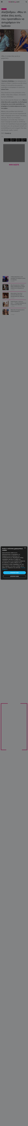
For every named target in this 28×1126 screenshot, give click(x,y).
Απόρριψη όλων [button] (14, 576)
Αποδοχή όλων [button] (14, 572)
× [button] (24, 548)
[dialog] (14, 563)
